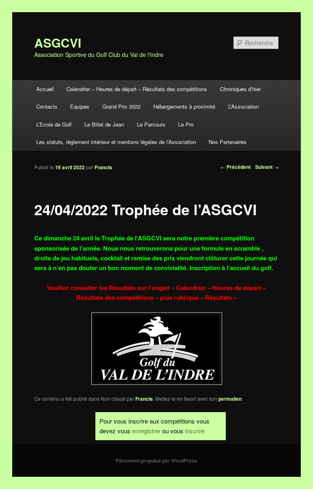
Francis (103, 167)
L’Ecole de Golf (54, 124)
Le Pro (186, 124)
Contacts (46, 106)
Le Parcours (151, 124)
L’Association (243, 106)
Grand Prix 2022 (121, 106)
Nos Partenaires (228, 142)
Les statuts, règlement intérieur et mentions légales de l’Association (116, 142)
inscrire (195, 430)
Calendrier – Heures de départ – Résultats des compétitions (136, 89)
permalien (230, 398)
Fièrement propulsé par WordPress (156, 460)
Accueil (45, 89)
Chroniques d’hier (240, 89)
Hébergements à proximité (184, 106)
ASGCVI (57, 42)
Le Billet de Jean (104, 124)
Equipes (79, 106)
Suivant (267, 166)
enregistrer (146, 430)
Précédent (235, 166)
